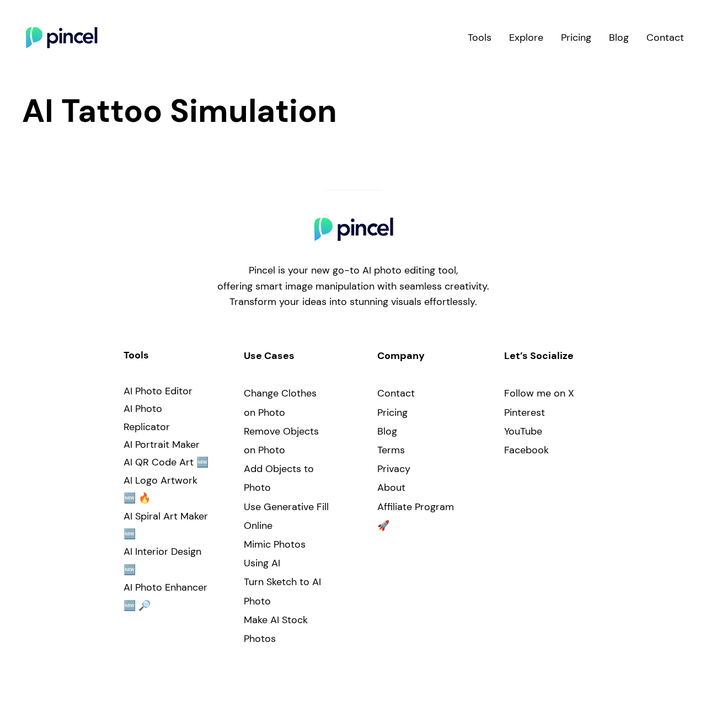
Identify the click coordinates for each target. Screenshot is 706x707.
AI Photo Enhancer (165, 587)
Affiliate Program (415, 506)
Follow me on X (539, 393)
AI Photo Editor (158, 391)
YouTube (523, 431)
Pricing (392, 412)
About (391, 487)
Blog (387, 431)
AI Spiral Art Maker (166, 516)
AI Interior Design (162, 551)
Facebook (526, 450)
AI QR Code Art (159, 462)
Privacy (393, 468)
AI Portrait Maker (162, 444)
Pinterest (524, 412)
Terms (391, 450)
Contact (396, 393)
